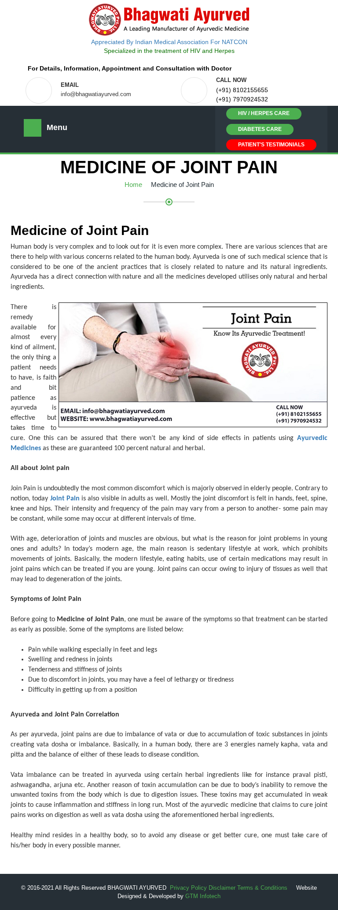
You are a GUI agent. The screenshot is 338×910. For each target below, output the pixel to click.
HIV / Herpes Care (264, 113)
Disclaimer (222, 887)
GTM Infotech (202, 896)
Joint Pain (65, 498)
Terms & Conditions (262, 887)
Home (133, 184)
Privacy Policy (188, 887)
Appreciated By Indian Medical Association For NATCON (169, 41)
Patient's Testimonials (271, 145)
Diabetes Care (260, 129)
